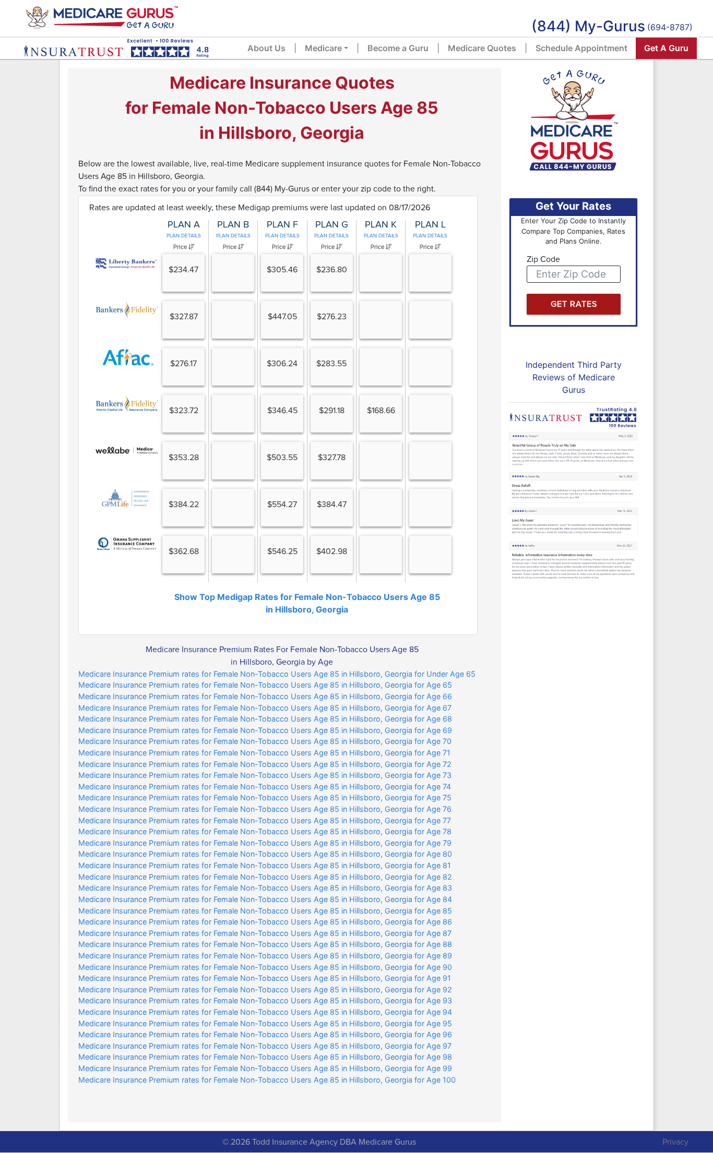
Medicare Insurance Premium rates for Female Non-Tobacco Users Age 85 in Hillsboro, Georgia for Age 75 (264, 797)
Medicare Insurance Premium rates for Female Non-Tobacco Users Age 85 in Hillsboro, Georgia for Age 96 (265, 1034)
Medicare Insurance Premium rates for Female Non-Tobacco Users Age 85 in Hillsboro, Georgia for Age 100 (267, 1079)
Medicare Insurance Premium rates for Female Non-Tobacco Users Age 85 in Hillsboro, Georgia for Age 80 (265, 853)
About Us (266, 48)
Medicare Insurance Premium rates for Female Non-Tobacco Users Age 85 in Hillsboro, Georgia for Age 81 (264, 865)
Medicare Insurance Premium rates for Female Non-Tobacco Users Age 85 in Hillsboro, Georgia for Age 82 (265, 876)
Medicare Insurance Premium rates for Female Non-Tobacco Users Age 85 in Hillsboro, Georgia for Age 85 (265, 910)
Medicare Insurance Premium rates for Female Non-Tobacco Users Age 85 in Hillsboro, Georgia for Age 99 (265, 1068)
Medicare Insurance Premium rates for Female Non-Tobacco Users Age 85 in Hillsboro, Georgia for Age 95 (265, 1023)
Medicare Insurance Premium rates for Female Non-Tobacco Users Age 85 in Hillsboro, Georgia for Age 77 (264, 820)
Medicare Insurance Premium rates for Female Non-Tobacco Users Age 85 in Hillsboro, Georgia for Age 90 (265, 967)
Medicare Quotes (482, 48)
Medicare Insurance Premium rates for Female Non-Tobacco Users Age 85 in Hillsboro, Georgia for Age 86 (265, 921)
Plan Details (184, 235)
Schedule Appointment (581, 48)
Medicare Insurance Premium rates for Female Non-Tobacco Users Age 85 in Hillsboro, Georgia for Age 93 (265, 1000)
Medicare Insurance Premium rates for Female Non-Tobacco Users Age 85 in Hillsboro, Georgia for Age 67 (264, 707)
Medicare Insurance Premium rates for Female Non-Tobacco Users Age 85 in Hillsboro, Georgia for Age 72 (264, 764)
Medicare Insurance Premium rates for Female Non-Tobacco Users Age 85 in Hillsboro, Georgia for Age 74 (264, 786)
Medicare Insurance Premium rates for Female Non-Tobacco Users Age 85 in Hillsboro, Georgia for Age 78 (264, 831)
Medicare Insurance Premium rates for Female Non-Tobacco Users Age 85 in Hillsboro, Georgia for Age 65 (265, 684)
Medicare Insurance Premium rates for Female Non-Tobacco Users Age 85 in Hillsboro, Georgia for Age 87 (264, 933)
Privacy (675, 1142)
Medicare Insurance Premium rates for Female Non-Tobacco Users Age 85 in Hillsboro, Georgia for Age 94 (265, 1011)
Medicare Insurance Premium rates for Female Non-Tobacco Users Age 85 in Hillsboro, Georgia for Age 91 (264, 978)
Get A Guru (666, 48)
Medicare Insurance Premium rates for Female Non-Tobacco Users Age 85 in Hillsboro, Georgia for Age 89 (265, 955)
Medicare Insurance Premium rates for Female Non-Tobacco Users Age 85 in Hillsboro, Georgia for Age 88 (265, 944)
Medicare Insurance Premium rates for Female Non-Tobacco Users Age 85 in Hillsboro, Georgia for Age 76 (264, 808)
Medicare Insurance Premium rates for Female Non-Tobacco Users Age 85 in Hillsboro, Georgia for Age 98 (265, 1056)
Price (180, 247)
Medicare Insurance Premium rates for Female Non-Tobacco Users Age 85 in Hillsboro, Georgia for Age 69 (265, 730)
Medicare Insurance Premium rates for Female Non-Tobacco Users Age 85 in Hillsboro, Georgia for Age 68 (265, 718)
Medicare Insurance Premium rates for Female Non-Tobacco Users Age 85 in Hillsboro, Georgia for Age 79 (264, 842)
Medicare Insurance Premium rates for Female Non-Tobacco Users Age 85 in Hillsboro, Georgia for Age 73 (264, 775)
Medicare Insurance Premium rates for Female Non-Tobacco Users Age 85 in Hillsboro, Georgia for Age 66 (265, 696)
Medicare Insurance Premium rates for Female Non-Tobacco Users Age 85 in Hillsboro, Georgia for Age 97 (264, 1045)
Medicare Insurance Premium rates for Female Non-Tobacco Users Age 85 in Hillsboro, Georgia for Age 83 (265, 887)
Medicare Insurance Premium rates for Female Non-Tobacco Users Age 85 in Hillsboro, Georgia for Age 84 (265, 899)
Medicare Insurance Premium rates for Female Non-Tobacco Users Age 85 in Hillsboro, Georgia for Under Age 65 (277, 673)
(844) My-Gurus (588, 26)
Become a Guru (398, 48)
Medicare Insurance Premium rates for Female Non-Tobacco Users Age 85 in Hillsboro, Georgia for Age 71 (264, 752)
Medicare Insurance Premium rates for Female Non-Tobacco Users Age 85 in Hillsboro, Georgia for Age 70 (264, 741)
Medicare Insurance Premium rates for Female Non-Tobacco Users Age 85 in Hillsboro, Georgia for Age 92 (265, 989)
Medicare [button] (323, 48)
